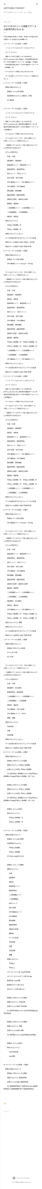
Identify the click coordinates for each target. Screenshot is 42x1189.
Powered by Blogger (22, 1178)
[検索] (37, 3)
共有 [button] (5, 1103)
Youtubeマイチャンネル (13, 12)
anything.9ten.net (14, 8)
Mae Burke (27, 1182)
